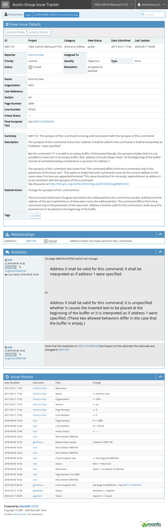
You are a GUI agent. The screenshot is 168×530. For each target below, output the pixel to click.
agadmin (37, 496)
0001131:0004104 (43, 121)
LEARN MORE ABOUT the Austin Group (56, 14)
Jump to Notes (16, 32)
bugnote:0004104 (15, 271)
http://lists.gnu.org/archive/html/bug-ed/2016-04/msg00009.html (89, 184)
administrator (20, 514)
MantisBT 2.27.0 (28, 506)
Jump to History (38, 32)
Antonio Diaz (36, 55)
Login (28, 14)
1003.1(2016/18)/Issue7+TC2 (111, 4)
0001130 (31, 241)
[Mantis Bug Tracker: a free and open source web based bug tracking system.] (150, 523)
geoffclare (38, 442)
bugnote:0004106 (15, 358)
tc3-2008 (35, 215)
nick (9, 260)
